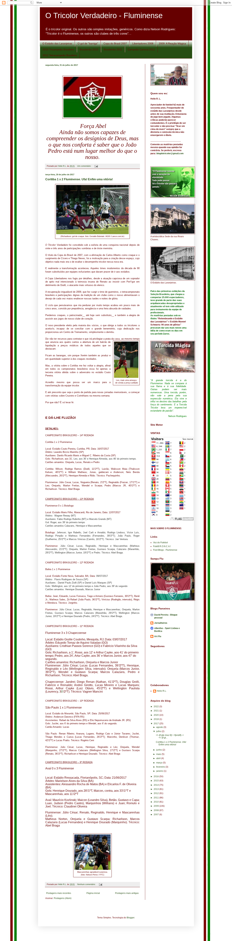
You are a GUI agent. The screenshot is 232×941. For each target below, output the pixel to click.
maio (159, 754)
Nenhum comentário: (86, 884)
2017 (156, 723)
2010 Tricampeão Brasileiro (58, 49)
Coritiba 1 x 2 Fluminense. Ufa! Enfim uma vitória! (79, 179)
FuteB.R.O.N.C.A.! (162, 546)
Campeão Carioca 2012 (141, 49)
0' (62, 691)
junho (159, 750)
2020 (156, 715)
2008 (156, 810)
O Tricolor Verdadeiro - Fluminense (104, 15)
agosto (159, 727)
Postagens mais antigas (127, 893)
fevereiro (160, 767)
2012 (156, 793)
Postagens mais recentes (58, 893)
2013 (156, 789)
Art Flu (157, 636)
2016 (156, 776)
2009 (156, 806)
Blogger (130, 917)
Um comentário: (84, 166)
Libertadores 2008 (142, 43)
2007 (156, 814)
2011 (156, 797)
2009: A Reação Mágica (172, 43)
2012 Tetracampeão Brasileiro (60, 55)
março (159, 762)
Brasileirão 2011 (113, 49)
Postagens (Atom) (62, 898)
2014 (156, 785)
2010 (156, 802)
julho (159, 731)
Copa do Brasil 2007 (115, 43)
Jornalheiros (160, 623)
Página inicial (93, 893)
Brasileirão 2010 (89, 49)
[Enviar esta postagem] (96, 166)
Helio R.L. (162, 691)
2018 (156, 719)
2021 (156, 710)
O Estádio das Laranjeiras (57, 43)
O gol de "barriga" (88, 43)
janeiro (160, 771)
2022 (156, 706)
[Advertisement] (166, 835)
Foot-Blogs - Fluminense (165, 550)
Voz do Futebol (160, 542)
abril (158, 758)
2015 (156, 780)
